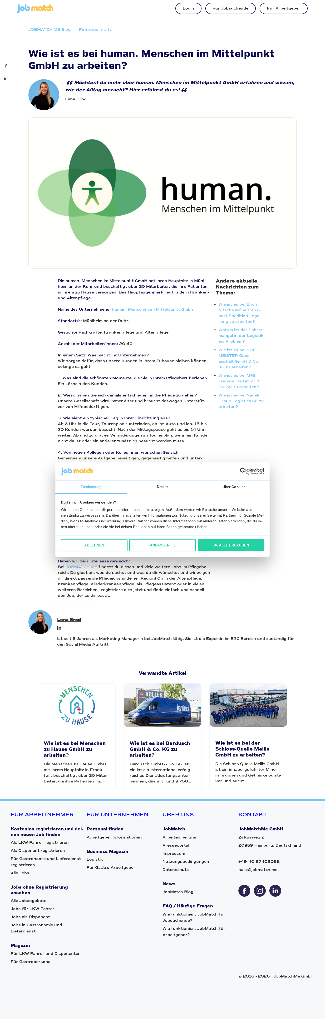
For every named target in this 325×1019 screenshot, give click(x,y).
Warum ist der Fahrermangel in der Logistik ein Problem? (241, 336)
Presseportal (175, 845)
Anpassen (160, 545)
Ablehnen (94, 545)
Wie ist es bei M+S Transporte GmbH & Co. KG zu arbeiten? (239, 381)
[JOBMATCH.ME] (35, 11)
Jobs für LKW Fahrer (32, 908)
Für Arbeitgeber (283, 8)
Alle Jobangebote (28, 900)
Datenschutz (175, 869)
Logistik (95, 859)
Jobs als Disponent (30, 917)
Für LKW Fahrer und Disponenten (46, 953)
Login (188, 8)
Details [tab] (162, 487)
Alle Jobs (20, 873)
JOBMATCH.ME (81, 567)
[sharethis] (244, 891)
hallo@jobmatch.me (257, 869)
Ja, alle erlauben (231, 545)
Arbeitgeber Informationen (114, 837)
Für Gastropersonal (31, 961)
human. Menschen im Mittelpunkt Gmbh (152, 309)
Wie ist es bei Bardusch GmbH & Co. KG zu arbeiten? (160, 749)
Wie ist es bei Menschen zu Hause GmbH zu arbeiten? (75, 749)
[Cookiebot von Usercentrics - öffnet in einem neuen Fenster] (243, 471)
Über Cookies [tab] (233, 487)
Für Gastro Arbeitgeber (111, 867)
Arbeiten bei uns (179, 837)
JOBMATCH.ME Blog (49, 29)
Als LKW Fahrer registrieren (40, 842)
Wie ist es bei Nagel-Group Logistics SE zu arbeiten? (241, 401)
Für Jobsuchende (230, 8)
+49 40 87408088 (259, 861)
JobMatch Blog (177, 892)
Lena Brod (76, 99)
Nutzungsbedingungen (185, 861)
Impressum (173, 853)
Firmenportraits (95, 29)
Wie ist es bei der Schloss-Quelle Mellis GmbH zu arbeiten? (242, 749)
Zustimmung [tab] (91, 487)
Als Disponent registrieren (38, 850)
